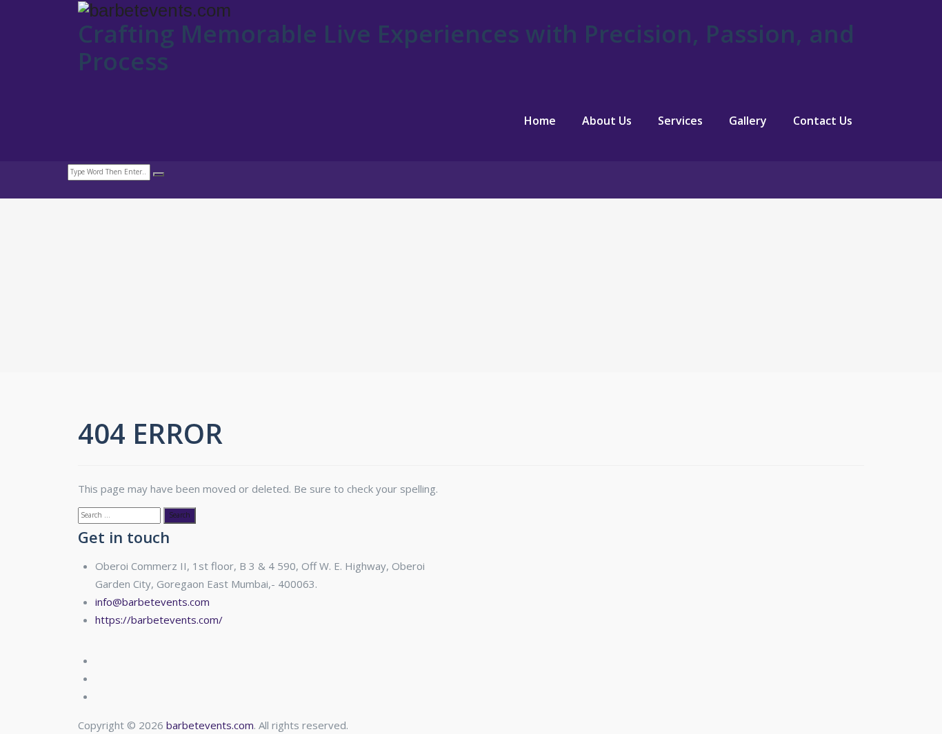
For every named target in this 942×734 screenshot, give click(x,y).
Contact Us (822, 120)
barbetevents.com (210, 725)
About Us (607, 120)
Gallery (748, 120)
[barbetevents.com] (471, 10)
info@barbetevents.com (152, 602)
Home (540, 120)
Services (680, 120)
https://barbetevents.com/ (159, 619)
